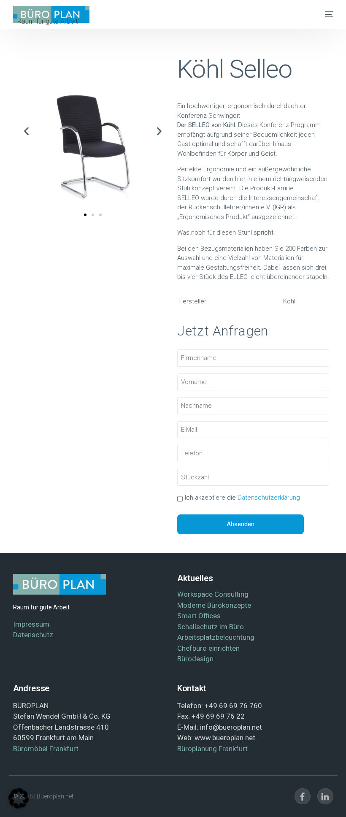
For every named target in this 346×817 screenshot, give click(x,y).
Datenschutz (33, 634)
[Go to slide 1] (85, 215)
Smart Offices (199, 615)
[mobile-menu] (324, 14)
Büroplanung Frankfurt (212, 748)
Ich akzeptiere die (242, 497)
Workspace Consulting (213, 594)
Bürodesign (195, 659)
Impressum (31, 624)
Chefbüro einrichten (208, 648)
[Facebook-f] (303, 796)
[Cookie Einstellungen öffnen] (18, 806)
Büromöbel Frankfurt (45, 748)
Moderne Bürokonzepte (214, 605)
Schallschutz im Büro (210, 626)
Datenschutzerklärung (269, 497)
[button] (26, 131)
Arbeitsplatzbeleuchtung (215, 637)
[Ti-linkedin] (325, 796)
